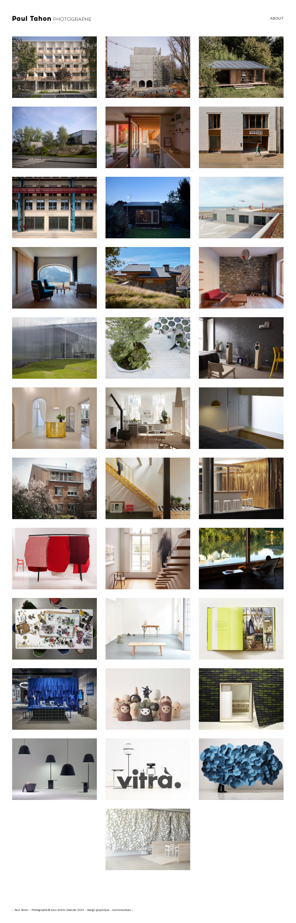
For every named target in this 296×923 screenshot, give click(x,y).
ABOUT (277, 18)
